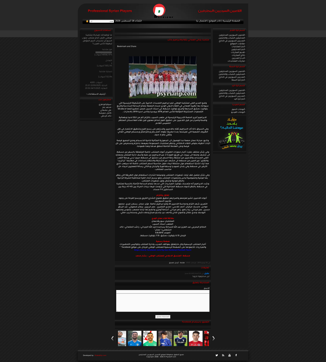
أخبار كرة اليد (239, 99)
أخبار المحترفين (238, 49)
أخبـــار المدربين (238, 58)
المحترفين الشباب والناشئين (232, 38)
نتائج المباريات (238, 55)
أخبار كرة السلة (238, 80)
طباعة (182, 263)
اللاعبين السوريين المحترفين (232, 35)
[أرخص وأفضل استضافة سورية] (232, 150)
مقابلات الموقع (237, 44)
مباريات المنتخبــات (236, 61)
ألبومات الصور (238, 109)
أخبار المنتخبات (238, 47)
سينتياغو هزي (105, 104)
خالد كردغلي (106, 116)
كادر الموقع (215, 21)
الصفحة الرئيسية (231, 21)
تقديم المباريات (238, 52)
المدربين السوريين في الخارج (232, 41)
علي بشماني (105, 110)
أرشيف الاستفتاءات (96, 94)
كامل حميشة (105, 113)
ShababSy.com (100, 356)
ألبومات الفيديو (238, 112)
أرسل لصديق (174, 263)
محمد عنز (106, 107)
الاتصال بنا (201, 21)
